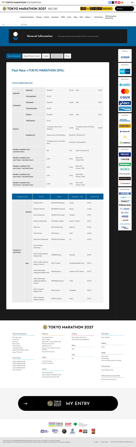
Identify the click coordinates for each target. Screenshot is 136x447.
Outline (45, 56)
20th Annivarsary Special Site (108, 379)
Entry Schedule (46, 339)
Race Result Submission (48, 352)
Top (3, 24)
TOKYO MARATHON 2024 (18, 366)
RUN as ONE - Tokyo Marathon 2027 (51, 341)
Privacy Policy (104, 442)
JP (128, 3)
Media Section (105, 356)
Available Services (46, 346)
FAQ (73, 358)
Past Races (24, 24)
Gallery (103, 347)
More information (17, 370)
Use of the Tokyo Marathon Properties (111, 360)
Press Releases (105, 358)
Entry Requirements (47, 337)
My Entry (119, 9)
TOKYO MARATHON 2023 (18, 368)
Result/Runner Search (32, 56)
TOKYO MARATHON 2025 (18, 363)
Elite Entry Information (48, 343)
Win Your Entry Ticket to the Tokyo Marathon (51, 348)
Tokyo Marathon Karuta (107, 370)
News (73, 349)
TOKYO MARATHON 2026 (18, 361)
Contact (96, 442)
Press (68, 56)
